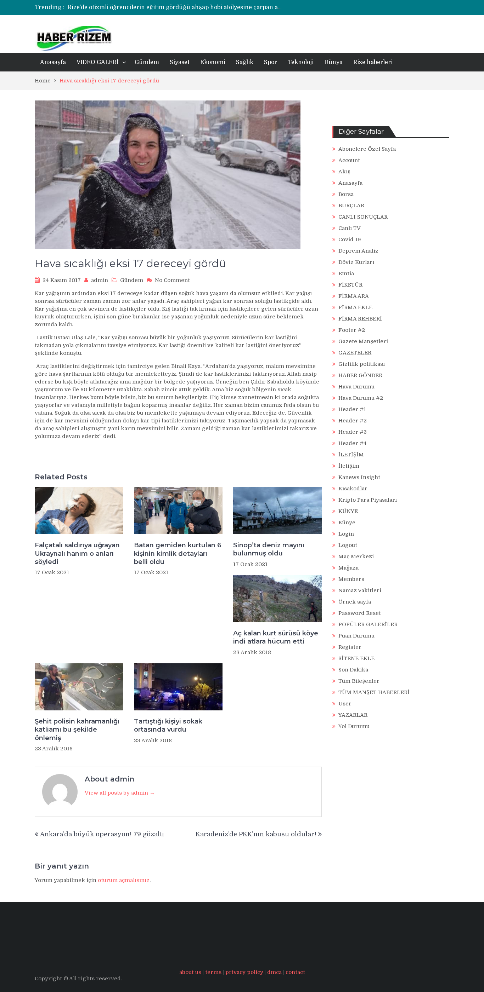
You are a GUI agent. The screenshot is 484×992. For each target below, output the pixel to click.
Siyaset (180, 62)
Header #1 (352, 409)
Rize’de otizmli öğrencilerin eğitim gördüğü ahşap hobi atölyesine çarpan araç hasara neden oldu (204, 7)
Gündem (147, 62)
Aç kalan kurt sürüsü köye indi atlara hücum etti (275, 637)
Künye (346, 522)
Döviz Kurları (356, 262)
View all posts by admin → (120, 793)
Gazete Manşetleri (363, 341)
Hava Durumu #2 (360, 398)
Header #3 (352, 432)
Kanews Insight (359, 477)
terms (213, 972)
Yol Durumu (354, 726)
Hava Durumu (356, 386)
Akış (344, 171)
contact (295, 972)
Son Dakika (353, 670)
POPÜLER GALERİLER (368, 624)
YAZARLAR (352, 715)
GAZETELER (354, 353)
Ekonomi (212, 62)
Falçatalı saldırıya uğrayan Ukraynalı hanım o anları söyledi (77, 553)
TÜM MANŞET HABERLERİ (374, 692)
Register (349, 647)
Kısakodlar (352, 488)
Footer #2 (351, 330)
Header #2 (352, 420)
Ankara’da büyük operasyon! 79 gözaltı (102, 834)
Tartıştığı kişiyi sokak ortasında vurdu (168, 725)
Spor (270, 62)
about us (190, 972)
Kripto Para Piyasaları (367, 500)
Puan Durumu (356, 636)
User (344, 703)
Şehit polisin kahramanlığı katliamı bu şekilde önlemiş (77, 729)
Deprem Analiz (358, 251)
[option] (175, 7)
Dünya (333, 62)
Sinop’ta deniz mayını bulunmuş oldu (268, 549)
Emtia (346, 273)
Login (346, 534)
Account (349, 160)
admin (99, 280)
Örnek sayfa (354, 602)
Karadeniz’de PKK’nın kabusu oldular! (256, 834)
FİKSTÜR (350, 285)
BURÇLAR (351, 205)
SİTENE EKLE (356, 658)
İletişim (348, 466)
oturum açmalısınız (124, 880)
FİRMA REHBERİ (360, 319)
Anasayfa (53, 62)
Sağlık (244, 62)
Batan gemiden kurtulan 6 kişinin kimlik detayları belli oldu (177, 553)
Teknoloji (301, 62)
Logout (347, 545)
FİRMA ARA (353, 296)
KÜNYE (348, 511)
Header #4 (352, 443)
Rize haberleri (373, 62)
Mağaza (348, 568)
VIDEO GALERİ (98, 62)
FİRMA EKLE (355, 307)
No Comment (172, 280)
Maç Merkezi (356, 556)
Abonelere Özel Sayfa (367, 149)
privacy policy (244, 972)
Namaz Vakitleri (359, 590)
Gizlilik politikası (361, 364)
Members (351, 579)
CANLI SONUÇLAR (363, 217)
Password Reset (359, 613)
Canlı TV (349, 228)
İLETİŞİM (351, 454)
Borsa (346, 194)
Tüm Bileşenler (358, 681)
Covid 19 (349, 239)
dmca (274, 972)
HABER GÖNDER (360, 375)
